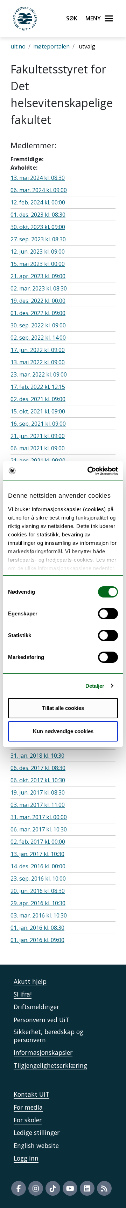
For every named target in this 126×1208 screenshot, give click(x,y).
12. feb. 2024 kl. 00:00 (37, 202)
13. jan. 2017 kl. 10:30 (37, 854)
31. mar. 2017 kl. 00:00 (38, 817)
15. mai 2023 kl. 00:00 (37, 264)
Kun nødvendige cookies (63, 731)
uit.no (18, 46)
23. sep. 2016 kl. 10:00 (38, 878)
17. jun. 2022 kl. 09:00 (37, 350)
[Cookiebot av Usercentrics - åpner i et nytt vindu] (89, 471)
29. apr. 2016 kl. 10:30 (37, 903)
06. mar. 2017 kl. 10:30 (38, 829)
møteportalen (51, 46)
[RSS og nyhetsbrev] (104, 1188)
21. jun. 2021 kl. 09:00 (37, 436)
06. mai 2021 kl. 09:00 (37, 448)
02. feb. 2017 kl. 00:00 (37, 841)
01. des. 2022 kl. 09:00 (37, 313)
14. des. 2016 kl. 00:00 (37, 866)
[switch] (108, 613)
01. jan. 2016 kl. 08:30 (37, 928)
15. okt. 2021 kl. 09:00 (37, 411)
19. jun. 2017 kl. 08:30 (37, 792)
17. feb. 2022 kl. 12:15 (37, 387)
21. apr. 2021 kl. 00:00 (37, 460)
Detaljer (95, 686)
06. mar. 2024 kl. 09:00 (38, 190)
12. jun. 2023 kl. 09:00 (37, 251)
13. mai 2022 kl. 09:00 (37, 362)
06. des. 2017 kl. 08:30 (37, 768)
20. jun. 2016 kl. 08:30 (37, 891)
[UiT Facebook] (18, 1188)
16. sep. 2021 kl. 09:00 (38, 423)
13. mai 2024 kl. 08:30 (37, 178)
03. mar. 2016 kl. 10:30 (38, 915)
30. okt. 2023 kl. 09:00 (37, 227)
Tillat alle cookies (63, 708)
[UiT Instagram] (35, 1188)
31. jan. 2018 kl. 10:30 (37, 755)
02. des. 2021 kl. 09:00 (37, 399)
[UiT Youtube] (70, 1188)
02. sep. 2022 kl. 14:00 (38, 337)
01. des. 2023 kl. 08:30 (37, 214)
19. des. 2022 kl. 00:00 (37, 301)
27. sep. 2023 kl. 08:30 (38, 239)
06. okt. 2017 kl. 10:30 (37, 780)
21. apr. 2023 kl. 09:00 (37, 276)
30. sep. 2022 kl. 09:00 (38, 325)
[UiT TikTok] (53, 1188)
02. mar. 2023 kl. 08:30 (38, 288)
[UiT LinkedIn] (87, 1188)
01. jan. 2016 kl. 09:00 (37, 940)
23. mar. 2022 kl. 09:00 (38, 374)
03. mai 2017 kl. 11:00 (37, 805)
